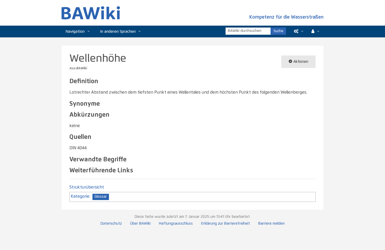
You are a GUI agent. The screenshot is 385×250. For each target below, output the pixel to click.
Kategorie (80, 196)
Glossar (101, 196)
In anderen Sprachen (118, 31)
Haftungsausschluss (176, 223)
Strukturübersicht (86, 187)
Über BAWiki (140, 223)
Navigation (75, 31)
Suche (278, 31)
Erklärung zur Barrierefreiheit (225, 223)
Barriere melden (271, 223)
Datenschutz (111, 223)
